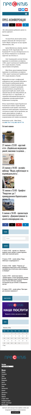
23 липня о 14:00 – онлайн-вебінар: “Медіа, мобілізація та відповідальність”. (13, 260)
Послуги (4, 394)
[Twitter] (23, 9)
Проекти (4, 397)
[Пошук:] (15, 238)
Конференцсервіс (6, 401)
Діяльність (4, 392)
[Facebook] (19, 9)
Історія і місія (5, 399)
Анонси (6, 246)
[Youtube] (26, 9)
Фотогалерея (5, 405)
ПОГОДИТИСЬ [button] (15, 412)
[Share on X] (12, 24)
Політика (4, 384)
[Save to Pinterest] (19, 24)
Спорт (3, 386)
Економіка (4, 374)
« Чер (3, 345)
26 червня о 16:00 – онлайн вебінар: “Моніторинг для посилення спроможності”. (14, 290)
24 (19, 340)
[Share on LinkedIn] (25, 24)
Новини (3, 372)
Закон (3, 376)
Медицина (4, 380)
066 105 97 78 (19, 122)
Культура (4, 378)
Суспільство (5, 388)
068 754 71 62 (9, 122)
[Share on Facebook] (5, 24)
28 (8, 343)
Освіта (3, 382)
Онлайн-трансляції (6, 403)
